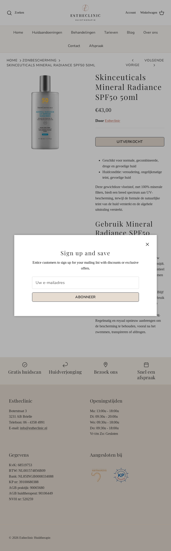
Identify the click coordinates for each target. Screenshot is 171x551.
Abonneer (85, 297)
